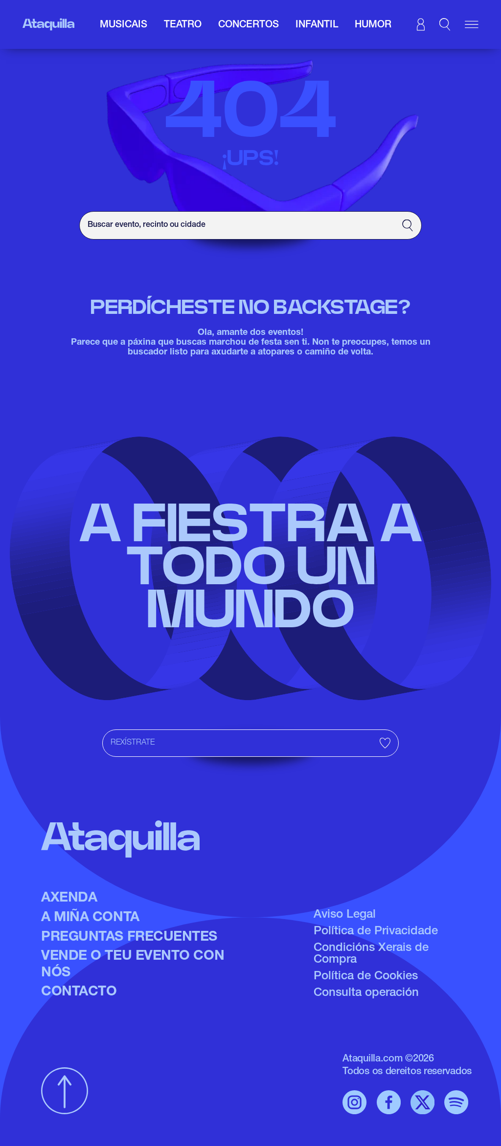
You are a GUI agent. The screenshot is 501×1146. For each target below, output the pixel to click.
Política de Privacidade (376, 932)
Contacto (78, 992)
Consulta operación (366, 993)
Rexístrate (133, 743)
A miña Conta (90, 918)
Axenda (69, 898)
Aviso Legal (345, 915)
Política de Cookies (366, 977)
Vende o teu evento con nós (132, 965)
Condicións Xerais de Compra (371, 954)
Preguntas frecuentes (129, 938)
